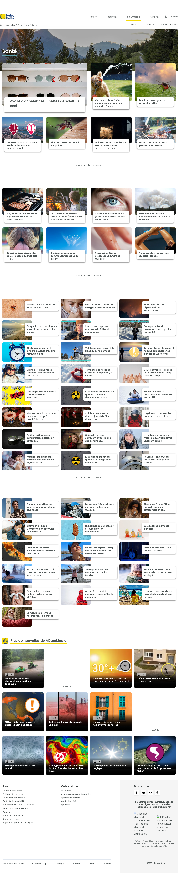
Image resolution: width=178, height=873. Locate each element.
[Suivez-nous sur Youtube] (150, 792)
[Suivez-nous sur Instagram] (143, 792)
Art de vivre (23, 25)
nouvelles (10, 25)
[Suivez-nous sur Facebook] (136, 792)
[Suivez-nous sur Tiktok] (157, 792)
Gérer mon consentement (16, 808)
